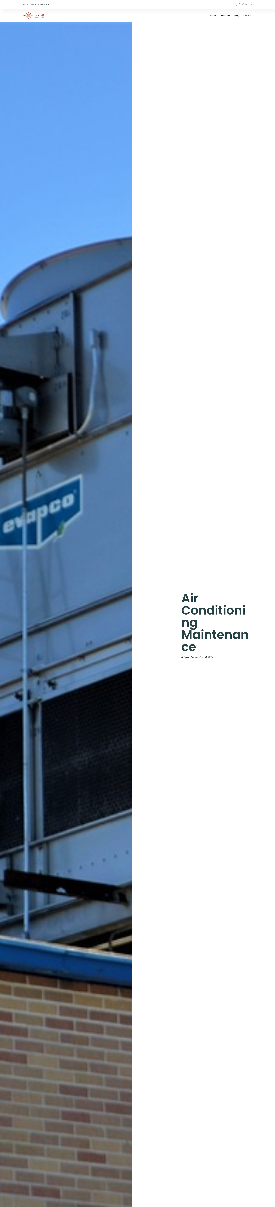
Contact (248, 15)
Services (225, 15)
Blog (236, 15)
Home (213, 15)
